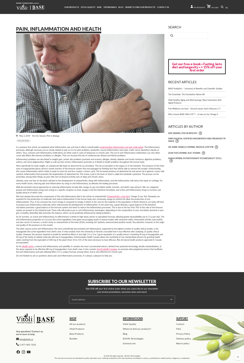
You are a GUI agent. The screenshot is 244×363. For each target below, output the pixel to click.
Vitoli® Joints (27, 246)
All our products (77, 324)
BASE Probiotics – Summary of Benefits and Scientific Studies (195, 88)
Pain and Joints (23, 141)
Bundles (73, 338)
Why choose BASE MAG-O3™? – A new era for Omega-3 (193, 114)
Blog (125, 333)
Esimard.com (129, 343)
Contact (180, 324)
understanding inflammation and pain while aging (121, 147)
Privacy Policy (183, 333)
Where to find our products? (137, 328)
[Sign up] (171, 299)
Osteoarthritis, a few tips (118, 196)
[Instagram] (23, 352)
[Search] (222, 7)
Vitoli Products (76, 328)
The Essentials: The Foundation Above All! (186, 94)
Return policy (182, 343)
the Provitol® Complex (107, 249)
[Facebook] (18, 352)
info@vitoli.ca (26, 339)
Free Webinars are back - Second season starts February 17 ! (194, 108)
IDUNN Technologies (133, 338)
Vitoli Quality (129, 324)
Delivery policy (183, 338)
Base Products (76, 333)
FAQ (178, 328)
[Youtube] (29, 352)
